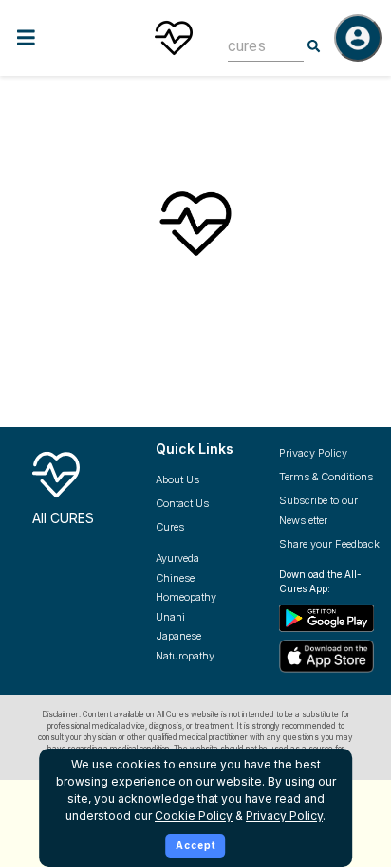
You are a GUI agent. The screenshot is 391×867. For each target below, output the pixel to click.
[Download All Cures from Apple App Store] (330, 656)
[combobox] (251, 46)
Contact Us (182, 503)
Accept (196, 845)
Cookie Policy (194, 815)
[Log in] (358, 38)
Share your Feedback (329, 544)
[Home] (173, 38)
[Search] (314, 46)
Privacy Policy (313, 453)
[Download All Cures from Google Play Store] (330, 618)
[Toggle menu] (64, 37)
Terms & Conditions (326, 476)
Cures (170, 526)
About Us (177, 479)
